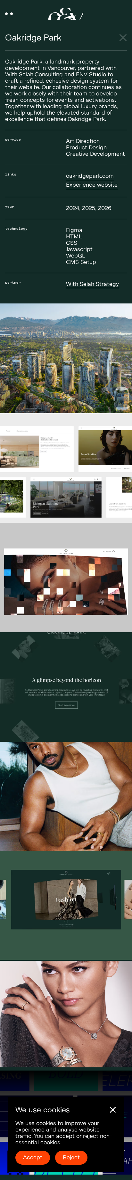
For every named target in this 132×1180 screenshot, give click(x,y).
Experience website (92, 185)
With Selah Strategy (92, 284)
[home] (66, 14)
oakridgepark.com (90, 176)
